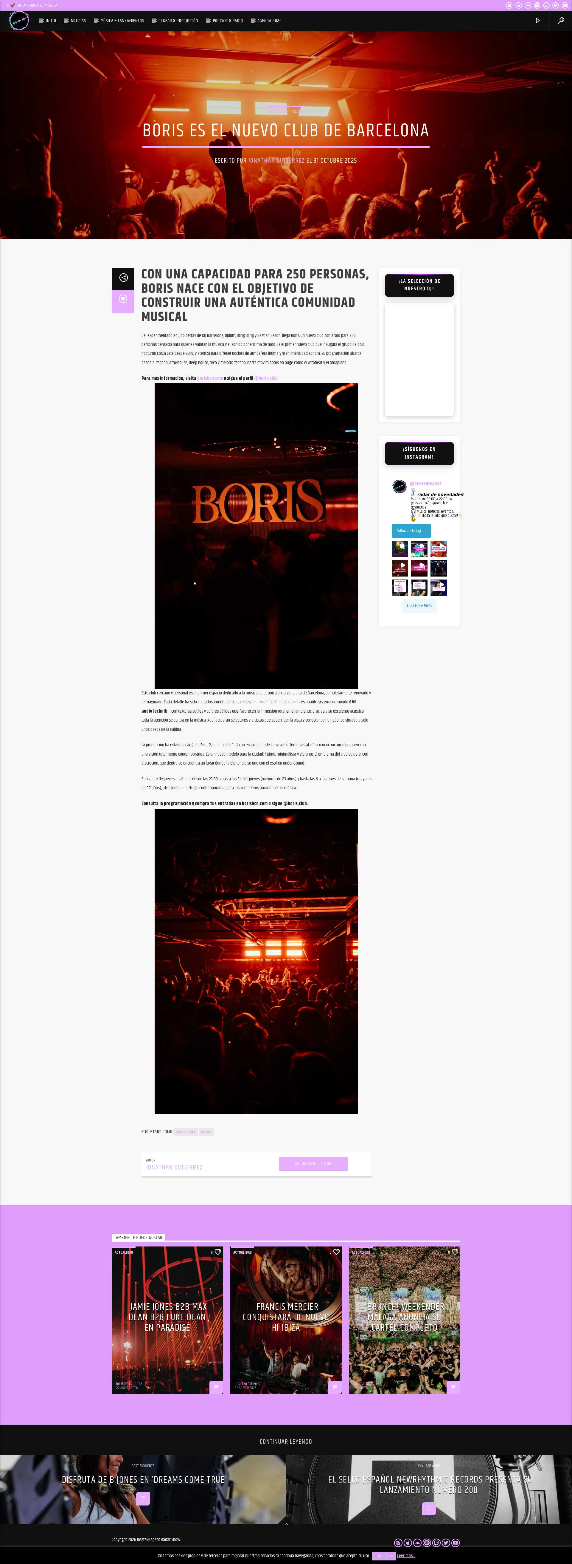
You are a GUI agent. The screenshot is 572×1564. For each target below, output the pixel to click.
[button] (400, 549)
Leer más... (406, 1555)
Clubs (298, 112)
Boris (206, 1132)
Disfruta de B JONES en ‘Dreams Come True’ (144, 1480)
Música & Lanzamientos (122, 20)
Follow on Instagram (411, 531)
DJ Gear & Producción (178, 20)
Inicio (51, 20)
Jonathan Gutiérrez (276, 160)
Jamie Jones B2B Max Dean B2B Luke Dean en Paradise (168, 1317)
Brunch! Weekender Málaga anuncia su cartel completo (405, 1317)
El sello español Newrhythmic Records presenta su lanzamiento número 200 (430, 1484)
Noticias (78, 20)
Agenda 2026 (269, 20)
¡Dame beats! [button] (384, 1556)
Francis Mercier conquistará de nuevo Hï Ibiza (286, 1317)
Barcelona (185, 1132)
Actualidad (278, 112)
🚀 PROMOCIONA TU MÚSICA (33, 5)
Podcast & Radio (228, 20)
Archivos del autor (313, 1163)
